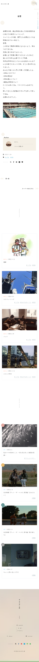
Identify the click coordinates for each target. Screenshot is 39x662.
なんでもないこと (26, 302)
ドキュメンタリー (30, 458)
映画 (34, 498)
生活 (34, 302)
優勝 (5, 262)
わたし (5, 259)
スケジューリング (9, 299)
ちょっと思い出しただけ (11, 572)
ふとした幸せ (8, 373)
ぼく (5, 449)
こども (37, 23)
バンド (6, 336)
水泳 (37, 28)
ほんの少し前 (5, 3)
